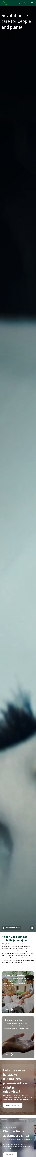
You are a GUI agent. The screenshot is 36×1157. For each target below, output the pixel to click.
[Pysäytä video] (32, 928)
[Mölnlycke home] (6, 3)
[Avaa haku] (25, 3)
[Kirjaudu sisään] (19, 3)
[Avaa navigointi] (31, 3)
